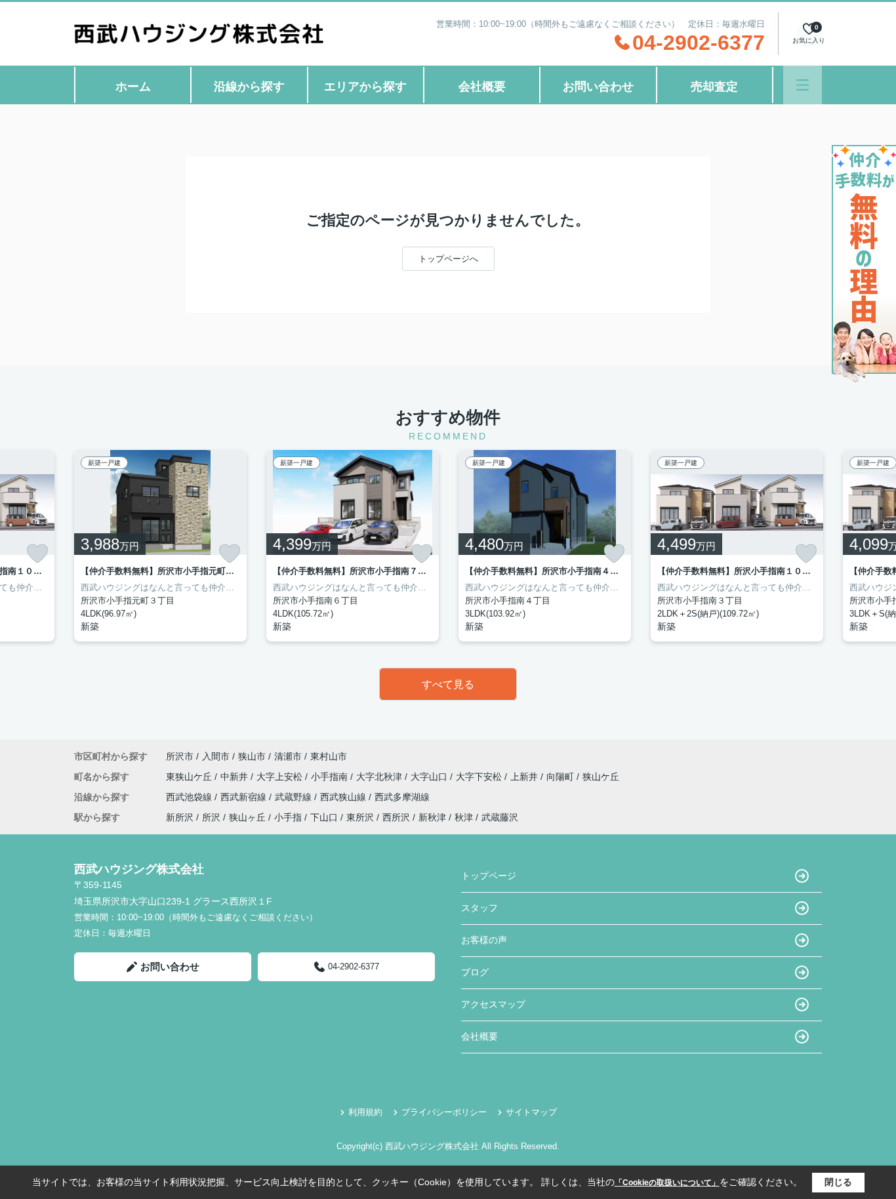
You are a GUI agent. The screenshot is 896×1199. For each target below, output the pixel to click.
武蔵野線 (294, 797)
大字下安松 (480, 776)
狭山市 (252, 756)
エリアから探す (365, 86)
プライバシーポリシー (444, 1112)
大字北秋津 (380, 776)
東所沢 (360, 817)
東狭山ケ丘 (190, 776)
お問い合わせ (598, 86)
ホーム (133, 86)
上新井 (525, 776)
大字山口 (430, 776)
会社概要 (482, 86)
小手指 (288, 817)
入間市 (216, 756)
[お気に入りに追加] (37, 553)
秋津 (464, 817)
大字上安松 (280, 776)
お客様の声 (484, 940)
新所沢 (179, 817)
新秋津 (432, 817)
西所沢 (396, 817)
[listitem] (160, 545)
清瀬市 (288, 756)
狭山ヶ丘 (247, 817)
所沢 (211, 817)
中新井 (235, 776)
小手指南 (330, 776)
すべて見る (448, 684)
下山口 (324, 817)
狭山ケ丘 (600, 776)
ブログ (475, 972)
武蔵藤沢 (499, 817)
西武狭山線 (344, 797)
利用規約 (365, 1112)
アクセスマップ (493, 1004)
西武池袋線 (190, 797)
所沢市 (179, 756)
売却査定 (714, 86)
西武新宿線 (244, 797)
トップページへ (448, 259)
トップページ (488, 875)
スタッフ (479, 908)
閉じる (838, 1182)
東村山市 (328, 756)
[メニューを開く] (802, 85)
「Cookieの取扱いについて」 (667, 1182)
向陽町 (561, 776)
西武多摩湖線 (402, 797)
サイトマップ (531, 1112)
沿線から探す (249, 86)
